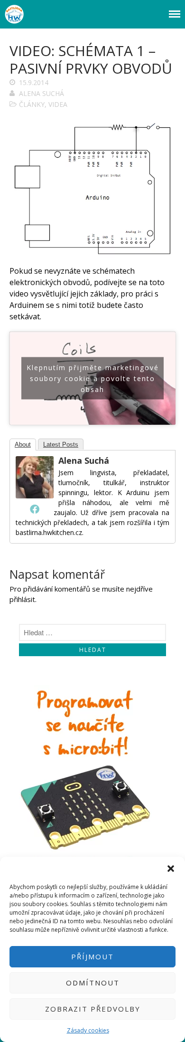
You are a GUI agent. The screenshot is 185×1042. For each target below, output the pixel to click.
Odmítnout (93, 982)
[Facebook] (34, 509)
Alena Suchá (41, 93)
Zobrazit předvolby (92, 1008)
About (23, 444)
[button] (171, 868)
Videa (57, 104)
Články (32, 104)
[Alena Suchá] (35, 495)
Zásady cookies (88, 1030)
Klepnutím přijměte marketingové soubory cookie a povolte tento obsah (93, 378)
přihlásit (22, 599)
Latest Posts (60, 444)
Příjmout (92, 956)
